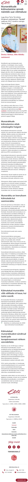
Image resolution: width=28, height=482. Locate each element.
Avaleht (14, 422)
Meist (14, 429)
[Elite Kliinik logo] (5, 2)
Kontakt (14, 437)
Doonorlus (14, 431)
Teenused (14, 425)
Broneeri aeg (22, 480)
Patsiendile (14, 427)
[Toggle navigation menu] (25, 4)
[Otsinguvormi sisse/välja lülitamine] (26, 1)
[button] (20, 4)
